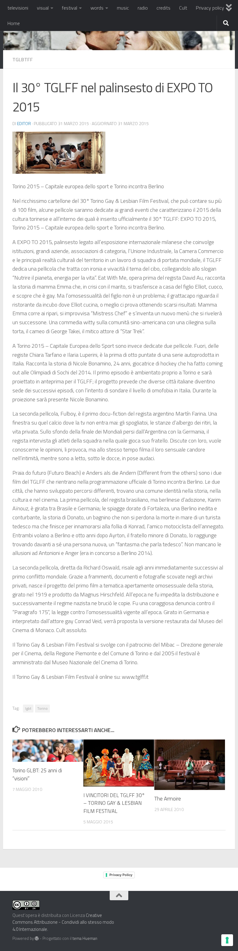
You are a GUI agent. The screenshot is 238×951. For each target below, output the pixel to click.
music (123, 7)
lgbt (28, 708)
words (97, 7)
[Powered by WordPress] (37, 938)
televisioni (17, 7)
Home (13, 23)
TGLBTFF (22, 59)
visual (43, 7)
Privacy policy (210, 7)
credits (163, 7)
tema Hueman (85, 938)
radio (143, 7)
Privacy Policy (120, 875)
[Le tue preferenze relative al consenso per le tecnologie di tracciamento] (227, 940)
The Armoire (167, 799)
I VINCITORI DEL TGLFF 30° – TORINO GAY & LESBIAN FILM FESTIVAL (114, 803)
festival (69, 7)
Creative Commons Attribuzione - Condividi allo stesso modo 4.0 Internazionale (63, 922)
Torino (42, 708)
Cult (183, 7)
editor (24, 123)
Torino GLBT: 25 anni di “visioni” (37, 774)
